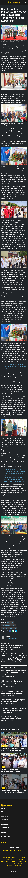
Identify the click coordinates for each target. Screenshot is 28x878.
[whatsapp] (13, 631)
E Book (3, 808)
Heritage (3, 829)
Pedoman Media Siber (7, 839)
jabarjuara (21, 861)
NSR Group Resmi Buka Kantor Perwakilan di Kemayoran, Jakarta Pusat (13, 683)
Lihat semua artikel (11, 638)
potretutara (18, 855)
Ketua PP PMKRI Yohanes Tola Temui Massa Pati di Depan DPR (12, 692)
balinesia (6, 859)
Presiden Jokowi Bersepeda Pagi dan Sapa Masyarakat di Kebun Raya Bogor (15, 366)
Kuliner (3, 832)
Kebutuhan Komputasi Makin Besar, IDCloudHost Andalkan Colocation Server (14, 672)
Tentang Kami (5, 836)
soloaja (13, 857)
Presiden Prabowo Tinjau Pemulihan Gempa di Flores (11, 718)
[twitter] (16, 631)
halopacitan (4, 861)
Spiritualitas (5, 816)
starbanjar (20, 857)
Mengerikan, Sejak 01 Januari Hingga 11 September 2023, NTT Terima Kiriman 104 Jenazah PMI (14, 479)
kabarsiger (17, 852)
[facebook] (10, 631)
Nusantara (4, 819)
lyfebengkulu (9, 865)
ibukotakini (13, 861)
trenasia (5, 850)
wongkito (12, 850)
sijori (12, 859)
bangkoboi (5, 863)
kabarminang (8, 852)
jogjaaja (20, 850)
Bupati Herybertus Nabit (8, 625)
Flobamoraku (5, 827)
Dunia (3, 821)
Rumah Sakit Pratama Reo (9, 628)
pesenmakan (18, 865)
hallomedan (5, 857)
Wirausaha (4, 813)
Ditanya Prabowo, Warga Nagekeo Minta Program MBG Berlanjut (13, 709)
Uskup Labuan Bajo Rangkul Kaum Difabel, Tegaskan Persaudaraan (13, 791)
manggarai (10, 622)
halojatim (19, 859)
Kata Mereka (5, 824)
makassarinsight (8, 855)
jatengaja (20, 863)
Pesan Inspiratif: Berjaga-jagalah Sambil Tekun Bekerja (13, 700)
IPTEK (2, 811)
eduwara (13, 863)
